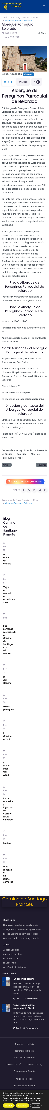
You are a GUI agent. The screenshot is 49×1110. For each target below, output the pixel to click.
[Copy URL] (45, 490)
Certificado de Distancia (14, 967)
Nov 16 (5, 756)
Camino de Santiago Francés (15, 17)
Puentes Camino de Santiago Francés (21, 938)
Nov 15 (5, 792)
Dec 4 (5, 619)
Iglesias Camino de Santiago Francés (20, 934)
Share (44, 33)
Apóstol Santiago (11, 949)
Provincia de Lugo (35, 1064)
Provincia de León (14, 1064)
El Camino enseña (7, 736)
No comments (32, 998)
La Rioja (30, 1044)
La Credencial (9, 962)
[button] (5, 59)
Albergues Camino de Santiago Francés (22, 929)
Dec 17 (5, 548)
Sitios (35, 17)
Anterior (6, 465)
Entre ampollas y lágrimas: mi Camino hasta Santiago (8, 809)
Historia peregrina (8, 708)
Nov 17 (5, 727)
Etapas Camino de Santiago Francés (20, 925)
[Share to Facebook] (23, 490)
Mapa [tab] (24, 81)
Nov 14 (5, 837)
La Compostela (10, 958)
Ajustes (36, 1105)
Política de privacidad (24, 1085)
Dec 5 (5, 581)
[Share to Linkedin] (34, 490)
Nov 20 (5, 700)
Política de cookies (24, 1079)
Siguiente (41, 465)
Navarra (19, 1044)
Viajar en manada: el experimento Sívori (10, 595)
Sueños (7, 843)
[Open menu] (44, 6)
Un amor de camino (7, 559)
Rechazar (22, 1105)
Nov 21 (5, 671)
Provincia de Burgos (24, 1051)
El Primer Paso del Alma (6, 768)
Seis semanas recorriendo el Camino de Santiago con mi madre (9, 639)
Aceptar (8, 1105)
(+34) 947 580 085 (22, 433)
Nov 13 (5, 860)
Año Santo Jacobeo (12, 954)
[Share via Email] (40, 490)
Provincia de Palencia (24, 1057)
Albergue (28, 74)
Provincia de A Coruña (24, 1071)
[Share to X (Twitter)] (29, 490)
